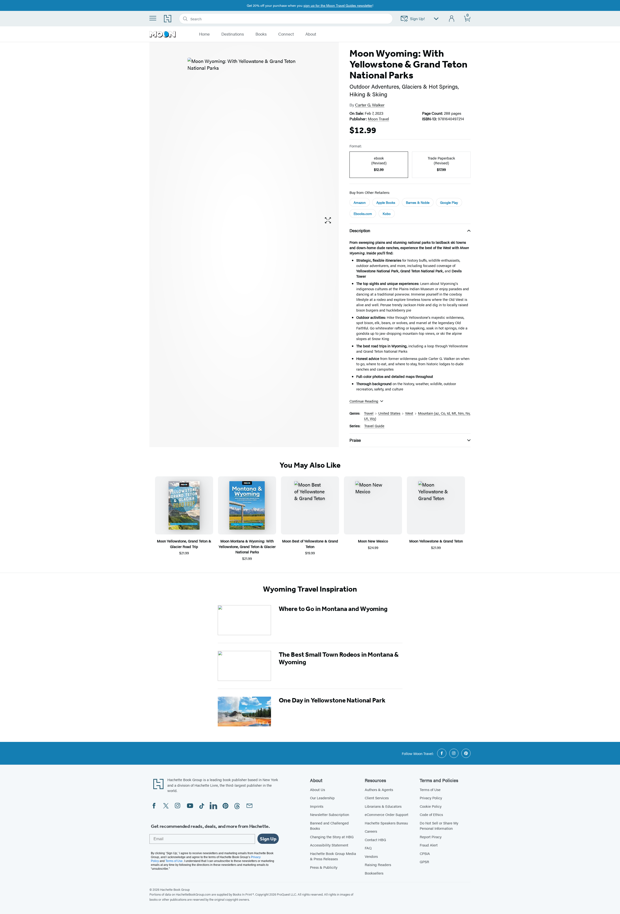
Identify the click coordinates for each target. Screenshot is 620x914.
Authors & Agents (379, 789)
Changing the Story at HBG (332, 836)
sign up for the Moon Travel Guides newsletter (337, 5)
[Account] (452, 19)
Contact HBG (375, 839)
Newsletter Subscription (329, 814)
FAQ (368, 847)
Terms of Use (430, 789)
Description (359, 230)
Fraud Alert (429, 844)
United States (389, 413)
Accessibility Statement (329, 844)
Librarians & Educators (383, 806)
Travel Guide (374, 425)
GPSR (424, 861)
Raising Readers (378, 864)
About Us (317, 789)
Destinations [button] (232, 34)
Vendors (371, 856)
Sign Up (268, 839)
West (409, 413)
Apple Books (385, 202)
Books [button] (261, 34)
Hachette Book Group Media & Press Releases (333, 856)
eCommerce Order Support (386, 814)
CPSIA (425, 853)
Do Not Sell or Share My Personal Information (439, 825)
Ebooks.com (363, 213)
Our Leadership (322, 797)
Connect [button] (286, 34)
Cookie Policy (431, 806)
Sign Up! (417, 18)
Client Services (377, 797)
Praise (355, 440)
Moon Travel (378, 119)
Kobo (387, 213)
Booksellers (374, 873)
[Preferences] (436, 18)
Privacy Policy (431, 797)
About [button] (310, 34)
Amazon (360, 202)
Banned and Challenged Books (329, 825)
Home (204, 34)
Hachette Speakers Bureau (386, 822)
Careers (371, 831)
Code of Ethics (431, 814)
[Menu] (152, 18)
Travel (368, 413)
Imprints (316, 806)
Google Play (449, 202)
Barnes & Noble (417, 202)
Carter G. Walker (370, 105)
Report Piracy (431, 836)
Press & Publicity (323, 867)
